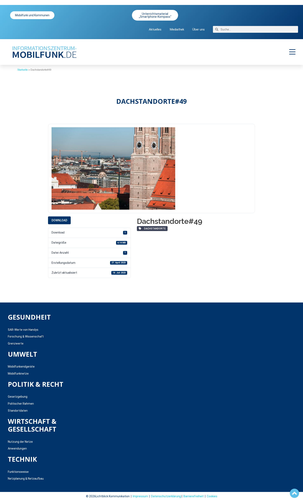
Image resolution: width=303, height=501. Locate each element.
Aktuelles (155, 29)
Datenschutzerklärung (166, 496)
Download (59, 220)
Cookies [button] (212, 496)
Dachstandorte (154, 228)
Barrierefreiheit (193, 496)
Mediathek (177, 29)
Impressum (140, 496)
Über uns (198, 29)
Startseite (22, 69)
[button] (292, 52)
